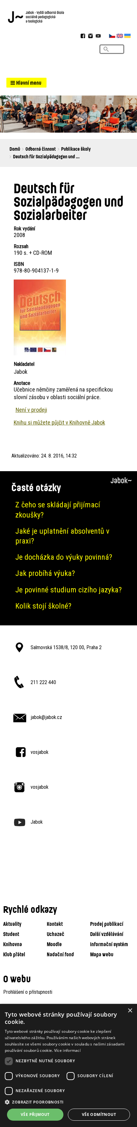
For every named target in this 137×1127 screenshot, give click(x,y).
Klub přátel (14, 954)
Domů (15, 149)
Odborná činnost (40, 149)
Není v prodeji (31, 409)
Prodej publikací (106, 924)
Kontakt (55, 924)
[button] (26, 83)
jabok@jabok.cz (46, 717)
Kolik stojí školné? (43, 606)
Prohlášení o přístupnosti (27, 992)
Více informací (67, 1050)
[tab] (68, 510)
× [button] (129, 1010)
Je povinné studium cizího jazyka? (68, 589)
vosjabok (39, 752)
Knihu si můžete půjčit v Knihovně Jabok (59, 422)
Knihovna (12, 944)
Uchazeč (55, 934)
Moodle (54, 944)
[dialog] (68, 1065)
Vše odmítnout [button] (99, 1114)
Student (11, 934)
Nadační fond (60, 954)
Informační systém (109, 944)
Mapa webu (101, 954)
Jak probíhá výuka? (45, 573)
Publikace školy (76, 149)
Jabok (37, 822)
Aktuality (12, 924)
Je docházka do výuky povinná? (63, 557)
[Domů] (68, 16)
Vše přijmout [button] (35, 1114)
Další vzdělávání (106, 934)
